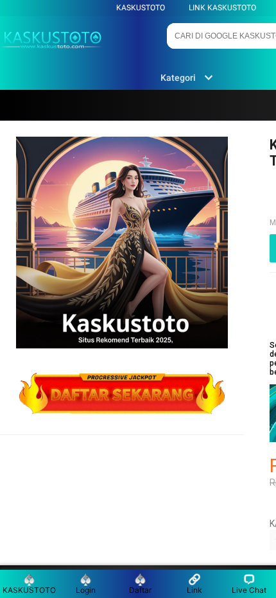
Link (194, 590)
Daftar (140, 590)
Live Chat (249, 590)
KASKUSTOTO (140, 7)
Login (86, 590)
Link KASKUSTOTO (222, 7)
